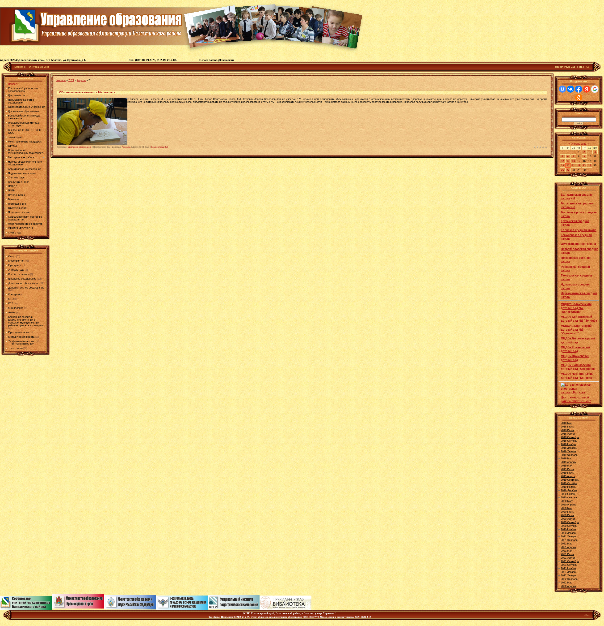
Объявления (15, 308)
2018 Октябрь (569, 440)
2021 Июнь (567, 554)
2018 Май (566, 423)
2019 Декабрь (569, 490)
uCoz (587, 615)
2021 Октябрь (569, 564)
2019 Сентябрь (570, 479)
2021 (71, 80)
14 (573, 161)
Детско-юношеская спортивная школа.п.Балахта (576, 388)
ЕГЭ (10, 303)
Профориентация (18, 332)
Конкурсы (14, 294)
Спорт (12, 256)
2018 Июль (567, 430)
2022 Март (567, 582)
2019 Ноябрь (568, 486)
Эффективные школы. (21, 341)
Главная (18, 66)
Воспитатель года (18, 274)
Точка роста (15, 348)
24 (589, 165)
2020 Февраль (569, 497)
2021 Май (566, 550)
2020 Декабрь (569, 532)
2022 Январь (568, 575)
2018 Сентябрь (570, 437)
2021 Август (568, 557)
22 (578, 165)
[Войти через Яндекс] (586, 89)
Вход (46, 66)
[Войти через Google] (595, 89)
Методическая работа (21, 336)
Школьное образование (22, 278)
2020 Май (566, 508)
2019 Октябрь (569, 483)
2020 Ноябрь (568, 529)
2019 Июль (567, 472)
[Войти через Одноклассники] (578, 97)
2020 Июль (567, 515)
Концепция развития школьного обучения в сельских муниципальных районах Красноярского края (25, 321)
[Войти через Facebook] (578, 89)
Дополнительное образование (26, 287)
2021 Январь (568, 536)
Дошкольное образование (23, 283)
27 (567, 169)
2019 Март (567, 458)
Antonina (126, 147)
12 (562, 161)
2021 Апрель (568, 547)
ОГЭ (11, 299)
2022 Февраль (569, 579)
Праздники (14, 265)
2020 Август (568, 518)
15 (578, 161)
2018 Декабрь (569, 447)
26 (562, 169)
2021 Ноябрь (568, 568)
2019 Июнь (567, 469)
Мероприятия (16, 260)
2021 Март (567, 543)
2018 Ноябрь (568, 444)
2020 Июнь (567, 511)
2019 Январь (568, 451)
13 (567, 161)
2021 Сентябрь (570, 561)
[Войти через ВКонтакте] (570, 89)
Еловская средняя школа (578, 230)
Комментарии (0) (159, 147)
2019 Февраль (569, 454)
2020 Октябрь (569, 525)
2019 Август (568, 476)
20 (567, 165)
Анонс (12, 312)
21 (573, 165)
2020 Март (567, 501)
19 (562, 165)
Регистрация (34, 66)
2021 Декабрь (569, 571)
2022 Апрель (568, 586)
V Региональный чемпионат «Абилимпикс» (87, 92)
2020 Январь (568, 493)
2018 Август (568, 433)
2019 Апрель (568, 462)
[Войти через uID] (562, 89)
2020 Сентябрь (570, 522)
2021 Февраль (569, 540)
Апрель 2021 (578, 143)
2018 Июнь (567, 426)
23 (584, 165)
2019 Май (566, 465)
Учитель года (16, 269)
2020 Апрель (568, 504)
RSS (587, 66)
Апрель (81, 80)
